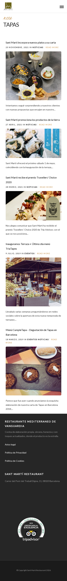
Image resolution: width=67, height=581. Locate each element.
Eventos (30, 253)
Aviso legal (10, 444)
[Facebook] (8, 466)
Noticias (38, 47)
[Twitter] (16, 466)
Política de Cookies (14, 460)
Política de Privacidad (15, 452)
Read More (52, 47)
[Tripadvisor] (30, 466)
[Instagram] (23, 466)
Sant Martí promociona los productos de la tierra (33, 119)
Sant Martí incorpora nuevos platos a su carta (31, 42)
